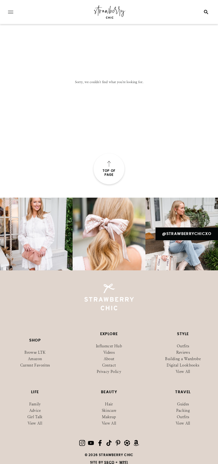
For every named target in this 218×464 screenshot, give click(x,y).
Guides (183, 404)
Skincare (109, 410)
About (109, 359)
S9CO (109, 462)
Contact (109, 365)
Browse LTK (34, 352)
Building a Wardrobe (183, 359)
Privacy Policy (109, 371)
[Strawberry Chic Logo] (110, 17)
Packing (183, 410)
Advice (35, 410)
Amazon (35, 359)
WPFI (123, 462)
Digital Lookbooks (183, 365)
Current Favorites (35, 365)
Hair (109, 404)
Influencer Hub (109, 346)
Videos (109, 352)
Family (35, 404)
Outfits (183, 346)
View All (183, 371)
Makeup (109, 417)
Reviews (183, 352)
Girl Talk (35, 417)
